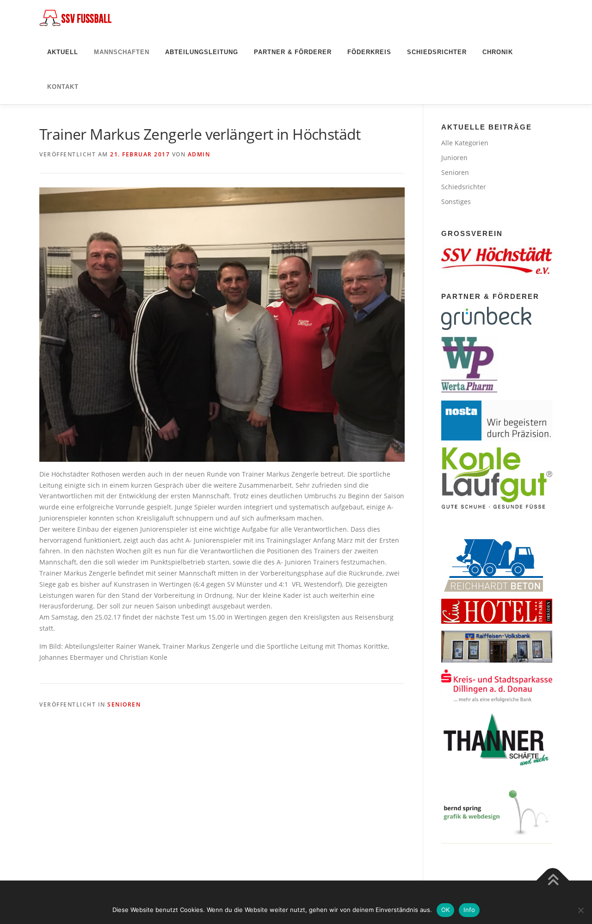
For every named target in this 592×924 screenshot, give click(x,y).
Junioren (454, 157)
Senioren (124, 704)
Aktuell (62, 52)
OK (445, 909)
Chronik (497, 52)
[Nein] (580, 910)
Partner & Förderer (293, 52)
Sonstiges (456, 201)
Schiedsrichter (437, 52)
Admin (199, 154)
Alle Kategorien (464, 142)
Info (469, 909)
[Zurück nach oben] (552, 880)
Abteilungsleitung (201, 52)
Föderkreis (369, 52)
